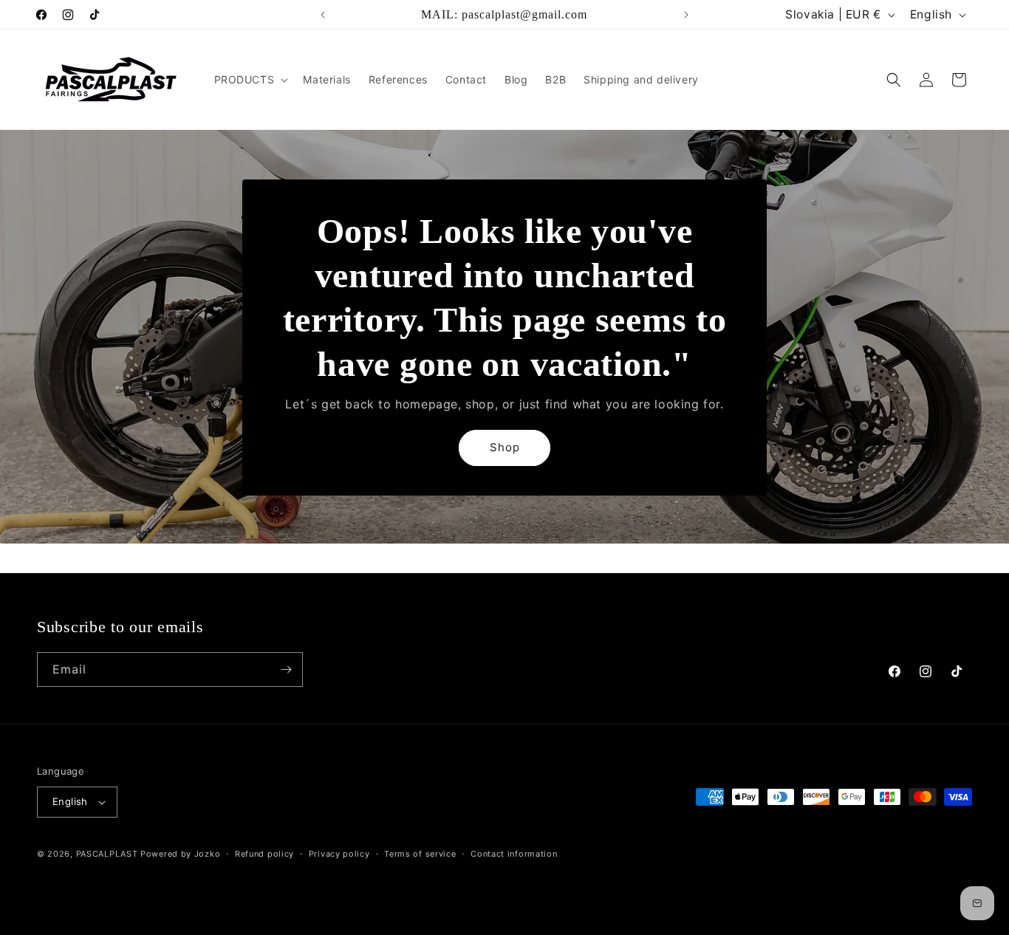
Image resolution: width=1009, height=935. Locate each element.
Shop (505, 447)
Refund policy (264, 854)
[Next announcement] (686, 15)
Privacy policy (339, 854)
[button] (250, 79)
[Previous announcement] (323, 15)
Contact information (514, 854)
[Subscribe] (286, 669)
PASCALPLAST (107, 854)
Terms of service (420, 854)
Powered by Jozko (180, 854)
